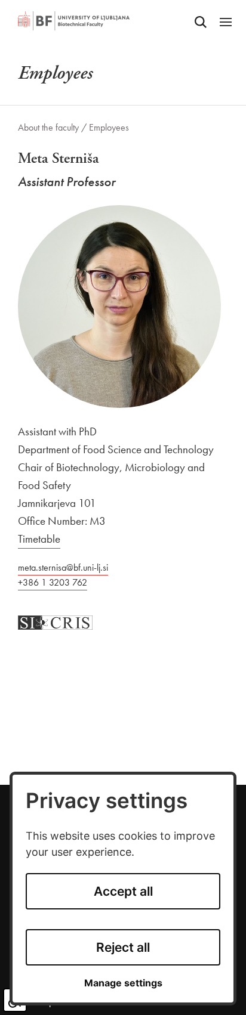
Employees (109, 127)
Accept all (123, 891)
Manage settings (123, 983)
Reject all (123, 947)
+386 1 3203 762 (52, 582)
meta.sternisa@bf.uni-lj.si (63, 567)
